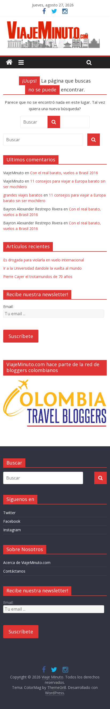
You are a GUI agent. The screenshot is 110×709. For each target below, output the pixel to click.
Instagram (12, 529)
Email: (8, 306)
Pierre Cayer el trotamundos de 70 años (37, 276)
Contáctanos (14, 571)
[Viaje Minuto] (55, 22)
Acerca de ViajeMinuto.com (26, 562)
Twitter (9, 512)
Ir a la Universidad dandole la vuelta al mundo (42, 268)
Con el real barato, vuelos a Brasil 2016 (64, 172)
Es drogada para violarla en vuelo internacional (43, 259)
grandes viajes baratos (22, 195)
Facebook (11, 521)
